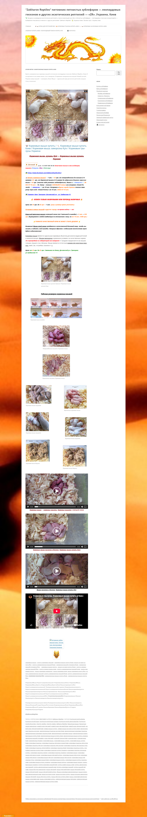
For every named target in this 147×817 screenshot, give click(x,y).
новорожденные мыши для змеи (66, 779)
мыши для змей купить (77, 769)
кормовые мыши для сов (45, 757)
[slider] (55, 506)
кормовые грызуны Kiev (36, 676)
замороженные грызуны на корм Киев (52, 731)
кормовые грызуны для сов (34, 745)
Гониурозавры (101, 110)
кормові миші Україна (35, 741)
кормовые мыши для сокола (62, 757)
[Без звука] (82, 507)
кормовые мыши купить (49, 667)
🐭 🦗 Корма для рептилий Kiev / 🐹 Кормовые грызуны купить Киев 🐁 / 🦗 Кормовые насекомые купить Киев (71, 26)
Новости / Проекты (104, 96)
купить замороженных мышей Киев (43, 665)
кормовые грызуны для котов (78, 743)
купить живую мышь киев (47, 669)
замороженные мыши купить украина (75, 736)
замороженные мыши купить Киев (56, 676)
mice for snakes (51, 724)
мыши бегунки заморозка (37, 769)
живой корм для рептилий (77, 726)
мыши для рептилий (32, 772)
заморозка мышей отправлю (35, 738)
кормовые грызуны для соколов (53, 745)
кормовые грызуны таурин (39, 753)
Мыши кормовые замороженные (67, 772)
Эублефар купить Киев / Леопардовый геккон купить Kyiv (44, 31)
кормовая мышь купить (61, 741)
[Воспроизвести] (28, 507)
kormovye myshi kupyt (32, 721)
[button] (57, 491)
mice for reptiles (41, 724)
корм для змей (48, 738)
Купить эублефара (102, 86)
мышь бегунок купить (44, 777)
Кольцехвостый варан (103, 105)
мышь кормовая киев (60, 671)
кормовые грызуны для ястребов (39, 748)
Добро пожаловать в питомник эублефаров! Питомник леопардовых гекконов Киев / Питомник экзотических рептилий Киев (62, 799)
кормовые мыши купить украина (39, 762)
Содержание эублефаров (105, 98)
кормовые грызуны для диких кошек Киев (55, 743)
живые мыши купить (50, 729)
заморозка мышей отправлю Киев (67, 665)
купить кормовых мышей (45, 662)
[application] (57, 491)
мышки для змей (31, 777)
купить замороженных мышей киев (68, 669)
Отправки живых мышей (35, 209)
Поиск (98, 69)
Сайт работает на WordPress (109, 799)
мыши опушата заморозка (78, 774)
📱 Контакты (71, 31)
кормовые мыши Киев (42, 760)
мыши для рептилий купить (47, 772)
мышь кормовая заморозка (43, 671)
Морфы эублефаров (104, 93)
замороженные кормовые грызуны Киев (38, 733)
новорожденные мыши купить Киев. (46, 781)
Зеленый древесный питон (104, 117)
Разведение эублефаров (105, 103)
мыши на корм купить (63, 774)
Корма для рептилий (102, 122)
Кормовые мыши (31, 236)
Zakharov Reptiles (58, 719)
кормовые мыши (31, 662)
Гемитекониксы (101, 108)
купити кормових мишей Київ (47, 765)
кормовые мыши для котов (71, 755)
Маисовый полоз (101, 120)
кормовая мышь (48, 741)
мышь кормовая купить (47, 779)
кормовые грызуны (35, 743)
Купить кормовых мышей (65, 767)
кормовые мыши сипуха (58, 762)
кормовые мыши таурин (74, 762)
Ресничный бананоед (103, 115)
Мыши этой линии (39, 226)
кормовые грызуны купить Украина (55, 750)
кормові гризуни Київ (60, 738)
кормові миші (72, 738)
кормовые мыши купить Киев (64, 662)
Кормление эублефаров (105, 101)
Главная (28, 26)
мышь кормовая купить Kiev (77, 671)
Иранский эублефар (102, 113)
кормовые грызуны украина (57, 753)
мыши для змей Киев (63, 769)
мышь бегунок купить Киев (60, 777)
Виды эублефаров (102, 89)
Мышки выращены (45, 238)
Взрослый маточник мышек (35, 214)
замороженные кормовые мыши (62, 733)
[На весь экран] (85, 507)
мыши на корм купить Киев (67, 667)
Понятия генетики (102, 91)
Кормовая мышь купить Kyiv (43, 156)
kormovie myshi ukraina (77, 719)
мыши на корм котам (48, 774)
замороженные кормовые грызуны (76, 731)
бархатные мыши (73, 724)
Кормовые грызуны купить (75, 748)
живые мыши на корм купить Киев (69, 729)
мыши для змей (51, 769)
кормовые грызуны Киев (58, 748)
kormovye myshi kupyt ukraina (49, 721)
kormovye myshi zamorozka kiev (69, 721)
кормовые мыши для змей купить (51, 755)
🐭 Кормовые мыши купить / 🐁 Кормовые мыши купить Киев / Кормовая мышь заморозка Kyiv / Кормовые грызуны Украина (56, 148)
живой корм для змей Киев (59, 726)
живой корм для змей (44, 726)
